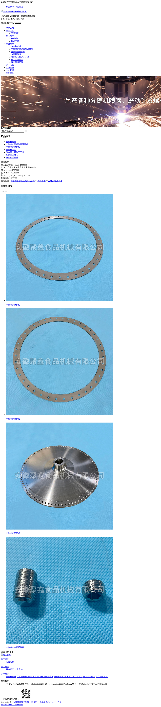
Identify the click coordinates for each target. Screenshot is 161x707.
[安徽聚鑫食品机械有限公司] (14, 11)
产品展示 (10, 44)
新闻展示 (10, 36)
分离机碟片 (16, 54)
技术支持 (15, 41)
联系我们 (10, 73)
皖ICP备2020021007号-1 (50, 702)
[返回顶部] (6, 655)
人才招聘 (10, 70)
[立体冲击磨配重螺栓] (59, 643)
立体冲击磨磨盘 (13, 533)
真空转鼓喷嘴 (17, 62)
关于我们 (10, 30)
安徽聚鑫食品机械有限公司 (23, 181)
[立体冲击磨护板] (59, 300)
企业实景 (10, 65)
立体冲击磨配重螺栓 (15, 647)
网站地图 (19, 7)
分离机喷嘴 (16, 46)
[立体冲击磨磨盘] (59, 529)
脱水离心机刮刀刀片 (20, 57)
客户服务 (10, 67)
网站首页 (10, 28)
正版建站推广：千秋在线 (12, 704)
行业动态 (15, 38)
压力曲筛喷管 (17, 60)
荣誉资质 (15, 33)
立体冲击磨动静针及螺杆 (22, 49)
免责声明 (10, 7)
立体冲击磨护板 (18, 52)
